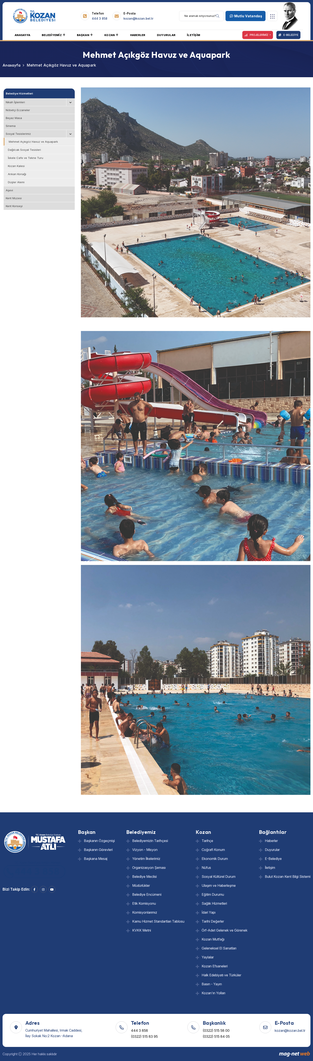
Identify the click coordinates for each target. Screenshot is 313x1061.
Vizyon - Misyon (145, 850)
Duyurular (272, 850)
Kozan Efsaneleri (215, 966)
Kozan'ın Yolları (213, 993)
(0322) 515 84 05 (216, 1036)
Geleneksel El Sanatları (219, 948)
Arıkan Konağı (17, 174)
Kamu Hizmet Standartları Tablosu (158, 921)
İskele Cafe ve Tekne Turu (25, 158)
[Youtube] (52, 889)
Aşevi (9, 190)
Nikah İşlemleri (15, 102)
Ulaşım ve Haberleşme (219, 885)
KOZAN (109, 35)
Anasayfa (11, 65)
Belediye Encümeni (146, 894)
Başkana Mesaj (95, 858)
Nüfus (206, 867)
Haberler (271, 841)
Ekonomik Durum (215, 858)
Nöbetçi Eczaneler (18, 110)
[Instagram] (43, 889)
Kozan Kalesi (16, 166)
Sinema (11, 126)
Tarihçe (207, 841)
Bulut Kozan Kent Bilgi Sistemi (287, 876)
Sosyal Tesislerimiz (18, 133)
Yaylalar (208, 957)
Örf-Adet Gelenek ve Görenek (224, 930)
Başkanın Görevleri (98, 850)
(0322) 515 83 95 (144, 1036)
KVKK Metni (141, 930)
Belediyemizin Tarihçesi (150, 841)
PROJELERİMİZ (259, 34)
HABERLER (137, 35)
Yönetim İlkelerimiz (146, 858)
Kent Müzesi (14, 198)
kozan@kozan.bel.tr (138, 18)
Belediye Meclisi (144, 876)
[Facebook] (34, 889)
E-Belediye (273, 858)
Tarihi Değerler (213, 921)
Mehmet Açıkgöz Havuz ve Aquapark (33, 141)
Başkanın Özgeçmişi (99, 841)
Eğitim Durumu (213, 894)
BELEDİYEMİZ (52, 35)
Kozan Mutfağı (213, 939)
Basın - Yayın (212, 984)
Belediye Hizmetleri (19, 93)
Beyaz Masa (14, 118)
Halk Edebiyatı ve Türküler (221, 975)
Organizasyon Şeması (149, 867)
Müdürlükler (141, 885)
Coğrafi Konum (213, 850)
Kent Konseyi (14, 206)
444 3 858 (99, 18)
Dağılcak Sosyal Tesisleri (24, 149)
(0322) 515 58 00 (216, 1030)
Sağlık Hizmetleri (214, 903)
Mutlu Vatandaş (247, 16)
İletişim (270, 867)
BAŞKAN (83, 35)
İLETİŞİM (193, 35)
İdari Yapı (208, 912)
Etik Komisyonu (144, 903)
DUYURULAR (166, 35)
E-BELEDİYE (290, 34)
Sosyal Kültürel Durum (218, 876)
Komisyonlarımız (144, 912)
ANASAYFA (22, 35)
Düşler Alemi (16, 182)
